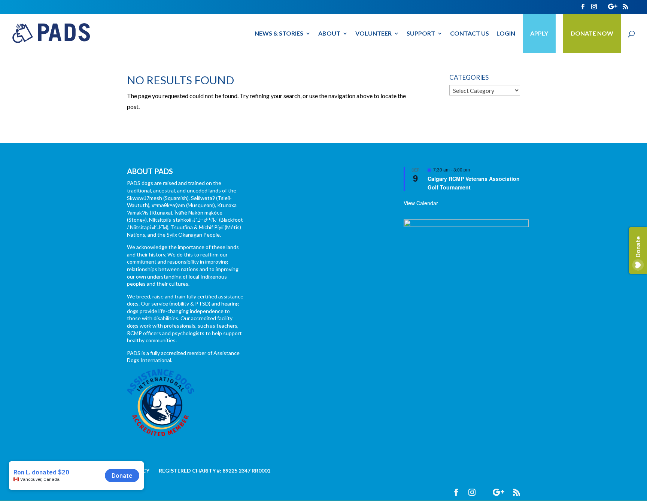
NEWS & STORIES (279, 34)
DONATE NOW (592, 33)
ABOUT (329, 34)
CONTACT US (469, 34)
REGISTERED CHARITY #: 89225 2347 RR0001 (214, 470)
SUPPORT (421, 34)
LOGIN (505, 34)
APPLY (539, 33)
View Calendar (421, 203)
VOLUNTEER (373, 34)
